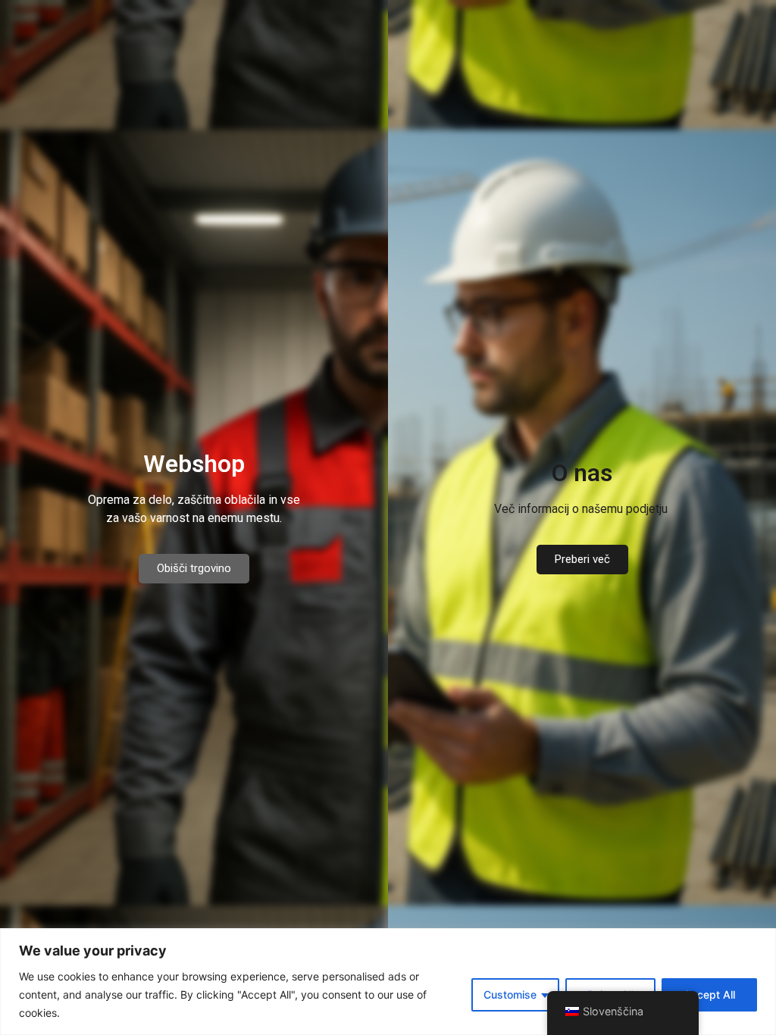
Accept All (709, 994)
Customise (510, 994)
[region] (388, 981)
